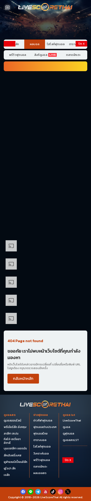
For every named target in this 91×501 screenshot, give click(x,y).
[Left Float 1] (9, 66)
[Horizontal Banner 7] (45, 192)
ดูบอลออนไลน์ (12, 420)
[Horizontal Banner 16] (45, 301)
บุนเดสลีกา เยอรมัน (15, 448)
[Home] (45, 7)
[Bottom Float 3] (46, 474)
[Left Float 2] (9, 106)
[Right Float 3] (81, 146)
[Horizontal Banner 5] (45, 156)
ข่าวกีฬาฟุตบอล (42, 420)
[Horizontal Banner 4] (45, 138)
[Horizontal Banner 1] (45, 83)
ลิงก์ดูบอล (45, 55)
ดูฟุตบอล (68, 433)
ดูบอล (66, 427)
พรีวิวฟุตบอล (17, 55)
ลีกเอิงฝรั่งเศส (12, 455)
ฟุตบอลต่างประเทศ (44, 427)
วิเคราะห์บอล (41, 453)
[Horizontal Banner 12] (45, 265)
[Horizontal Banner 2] (45, 101)
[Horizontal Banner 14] (45, 283)
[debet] (46, 467)
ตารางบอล (39, 440)
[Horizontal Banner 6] (45, 174)
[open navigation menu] (7, 7)
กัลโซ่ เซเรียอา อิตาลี (12, 441)
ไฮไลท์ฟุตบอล (56, 44)
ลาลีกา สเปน (11, 433)
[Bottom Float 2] (46, 482)
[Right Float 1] (81, 66)
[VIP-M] (45, 26)
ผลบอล (35, 44)
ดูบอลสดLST (71, 440)
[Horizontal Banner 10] (45, 246)
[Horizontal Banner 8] (45, 210)
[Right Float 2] (81, 106)
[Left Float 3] (9, 146)
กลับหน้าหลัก (23, 378)
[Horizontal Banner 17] (45, 319)
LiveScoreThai (72, 420)
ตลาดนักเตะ (73, 55)
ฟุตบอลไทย (40, 433)
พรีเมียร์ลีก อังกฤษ (15, 427)
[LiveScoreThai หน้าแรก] (46, 404)
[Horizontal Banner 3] (45, 119)
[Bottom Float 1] (46, 494)
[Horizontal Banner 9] (45, 228)
